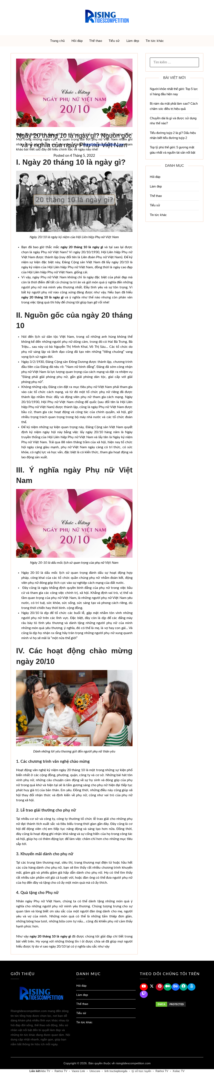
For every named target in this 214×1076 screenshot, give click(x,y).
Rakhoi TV (61, 1071)
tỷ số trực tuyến (141, 1071)
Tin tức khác (155, 40)
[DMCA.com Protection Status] (170, 1004)
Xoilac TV (179, 1071)
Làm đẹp (132, 40)
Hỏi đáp (77, 40)
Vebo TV (45, 1071)
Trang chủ (57, 40)
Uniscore (94, 1071)
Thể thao (95, 40)
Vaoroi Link (78, 1071)
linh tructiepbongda (115, 1071)
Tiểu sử (114, 40)
